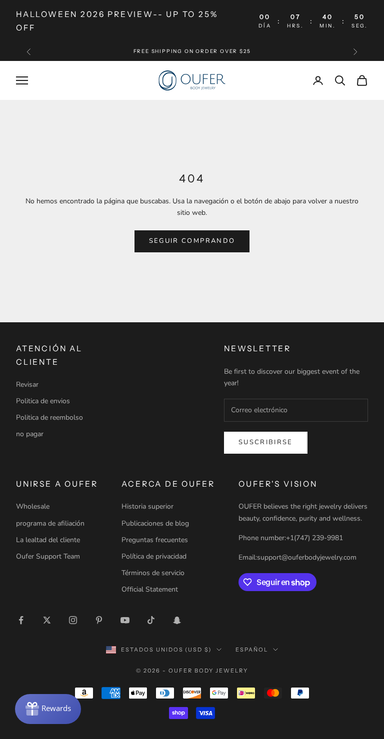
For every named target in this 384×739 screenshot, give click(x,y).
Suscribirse (265, 442)
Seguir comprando (192, 240)
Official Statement (150, 589)
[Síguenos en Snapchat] (177, 620)
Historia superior (148, 506)
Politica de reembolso (49, 417)
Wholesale (33, 506)
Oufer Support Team (48, 556)
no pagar (30, 434)
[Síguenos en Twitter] (47, 620)
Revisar (27, 384)
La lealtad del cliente (48, 540)
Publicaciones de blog (155, 523)
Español (252, 649)
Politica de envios (43, 401)
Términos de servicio (153, 573)
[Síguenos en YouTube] (125, 620)
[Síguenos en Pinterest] (99, 620)
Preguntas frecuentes (155, 540)
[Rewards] (48, 709)
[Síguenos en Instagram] (73, 620)
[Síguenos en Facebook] (21, 620)
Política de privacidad (154, 556)
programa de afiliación (50, 523)
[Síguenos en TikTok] (151, 620)
